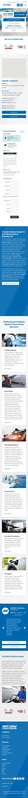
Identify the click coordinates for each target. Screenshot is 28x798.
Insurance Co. (7, 200)
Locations (5, 732)
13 (11, 160)
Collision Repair (6, 745)
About (4, 759)
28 (13, 164)
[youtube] (20, 779)
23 (4, 164)
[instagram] (18, 779)
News (3, 770)
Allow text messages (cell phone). (10, 196)
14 (13, 160)
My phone (7, 193)
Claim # (8, 208)
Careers (4, 768)
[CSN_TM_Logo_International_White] (9, 726)
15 (15, 160)
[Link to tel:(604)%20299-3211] (18, 5)
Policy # (8, 204)
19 (9, 162)
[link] (4, 153)
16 (4, 162)
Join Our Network (6, 763)
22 (15, 162)
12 (9, 160)
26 (9, 164)
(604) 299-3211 (10, 98)
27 (11, 164)
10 (6, 160)
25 (8, 164)
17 (6, 162)
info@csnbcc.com (11, 102)
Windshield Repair (6, 749)
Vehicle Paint (5, 751)
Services (5, 742)
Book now (14, 217)
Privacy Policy (12, 793)
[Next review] (24, 628)
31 (6, 166)
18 (8, 162)
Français (24, 2)
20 (11, 162)
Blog (3, 772)
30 (4, 166)
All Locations (5, 735)
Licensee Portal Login (7, 783)
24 (6, 164)
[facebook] (15, 779)
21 (13, 162)
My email (8, 189)
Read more (9, 633)
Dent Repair (5, 747)
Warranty (4, 764)
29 (15, 164)
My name (7, 182)
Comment (8, 211)
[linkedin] (23, 779)
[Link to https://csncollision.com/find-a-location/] (21, 5)
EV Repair (4, 754)
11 (8, 160)
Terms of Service (21, 793)
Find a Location (6, 737)
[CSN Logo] (7, 3)
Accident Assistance (7, 753)
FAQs (3, 766)
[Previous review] (3, 628)
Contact (4, 773)
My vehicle (7, 185)
